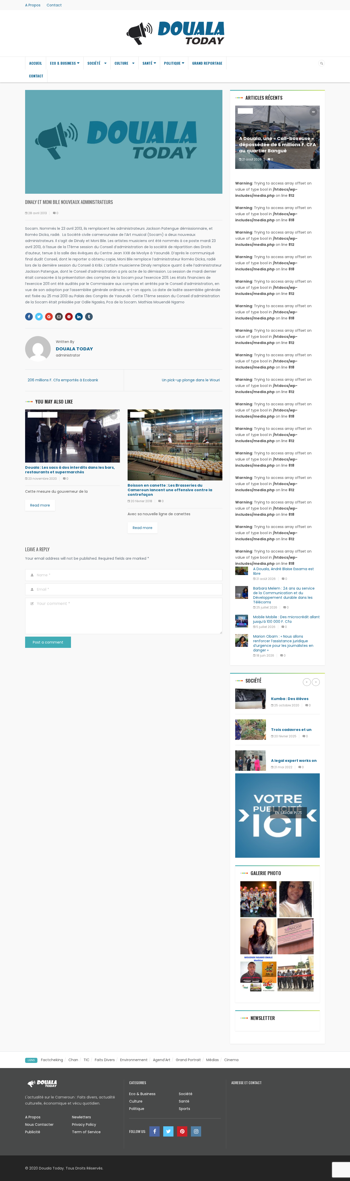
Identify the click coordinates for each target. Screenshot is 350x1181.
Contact (54, 5)
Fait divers (281, 691)
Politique (172, 63)
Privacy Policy (84, 1124)
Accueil (35, 63)
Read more (40, 505)
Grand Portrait (188, 1059)
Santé (147, 63)
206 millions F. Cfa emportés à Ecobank (63, 380)
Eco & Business (63, 63)
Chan (73, 1059)
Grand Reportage (207, 63)
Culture (121, 63)
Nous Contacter (39, 1124)
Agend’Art (161, 1059)
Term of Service (86, 1131)
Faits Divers (105, 1059)
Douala (35, 414)
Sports (184, 1108)
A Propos (32, 5)
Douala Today (74, 349)
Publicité (32, 1131)
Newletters (81, 1117)
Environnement (134, 1059)
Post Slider (281, 722)
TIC (86, 1059)
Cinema (231, 1059)
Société (93, 63)
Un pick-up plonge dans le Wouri (191, 380)
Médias (212, 1059)
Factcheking (52, 1059)
